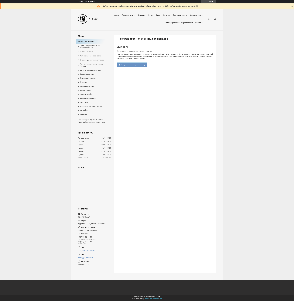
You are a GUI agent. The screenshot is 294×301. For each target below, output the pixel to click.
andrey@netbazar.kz (85, 258)
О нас (158, 15)
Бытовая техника (86, 52)
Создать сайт (83, 1)
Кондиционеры (85, 90)
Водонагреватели (87, 74)
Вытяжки (83, 114)
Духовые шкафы (86, 94)
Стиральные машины (88, 78)
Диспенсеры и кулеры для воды (92, 60)
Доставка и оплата (180, 15)
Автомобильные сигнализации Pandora (91, 65)
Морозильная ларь (87, 86)
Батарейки (84, 110)
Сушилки (83, 82)
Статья (150, 15)
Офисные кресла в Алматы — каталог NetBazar (91, 47)
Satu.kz (157, 296)
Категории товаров (86, 41)
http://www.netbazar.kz (86, 250)
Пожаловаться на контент (153, 299)
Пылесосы (84, 102)
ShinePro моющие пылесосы (90, 70)
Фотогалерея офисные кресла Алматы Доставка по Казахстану (91, 121)
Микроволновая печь (88, 98)
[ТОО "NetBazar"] (82, 19)
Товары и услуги (128, 15)
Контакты (166, 15)
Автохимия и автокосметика (90, 56)
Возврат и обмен (196, 15)
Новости (141, 15)
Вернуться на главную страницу (133, 65)
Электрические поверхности (91, 106)
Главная (116, 15)
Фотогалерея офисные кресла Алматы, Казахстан (183, 23)
